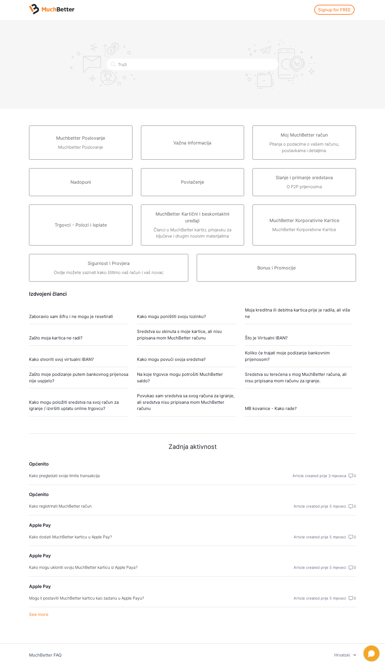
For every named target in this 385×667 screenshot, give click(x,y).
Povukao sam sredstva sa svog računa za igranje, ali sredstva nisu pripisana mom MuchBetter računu (185, 402)
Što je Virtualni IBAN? (266, 338)
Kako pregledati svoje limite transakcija (64, 475)
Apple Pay (40, 525)
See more (38, 614)
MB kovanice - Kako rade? (271, 408)
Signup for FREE (334, 9)
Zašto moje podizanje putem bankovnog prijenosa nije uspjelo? (78, 377)
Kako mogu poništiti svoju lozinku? (171, 316)
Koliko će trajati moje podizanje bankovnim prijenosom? (287, 356)
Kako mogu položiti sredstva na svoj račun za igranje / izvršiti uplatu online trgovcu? (74, 405)
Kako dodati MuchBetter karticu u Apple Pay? (70, 536)
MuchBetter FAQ (45, 655)
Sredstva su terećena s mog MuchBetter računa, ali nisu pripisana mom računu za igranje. (296, 377)
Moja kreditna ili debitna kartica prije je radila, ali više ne (297, 313)
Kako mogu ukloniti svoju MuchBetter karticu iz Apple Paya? (83, 567)
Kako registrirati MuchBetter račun (60, 506)
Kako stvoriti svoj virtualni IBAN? (61, 359)
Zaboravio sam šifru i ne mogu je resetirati (71, 316)
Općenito (39, 464)
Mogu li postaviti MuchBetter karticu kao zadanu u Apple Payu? (86, 598)
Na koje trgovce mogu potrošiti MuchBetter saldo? (180, 377)
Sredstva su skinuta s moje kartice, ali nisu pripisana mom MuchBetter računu (179, 335)
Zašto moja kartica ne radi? (56, 338)
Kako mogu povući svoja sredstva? (171, 359)
